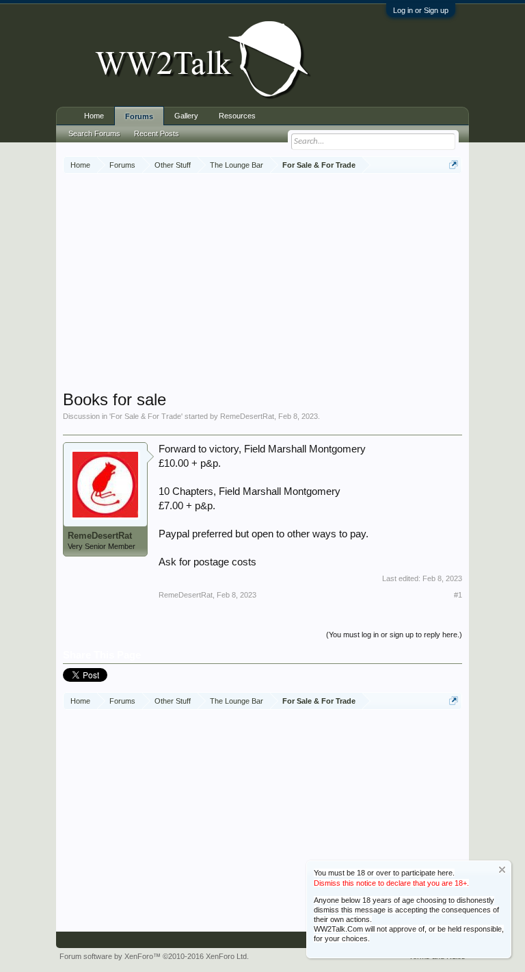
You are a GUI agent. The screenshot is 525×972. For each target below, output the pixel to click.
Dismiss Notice (502, 870)
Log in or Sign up (420, 10)
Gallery (186, 116)
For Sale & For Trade (146, 416)
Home (94, 116)
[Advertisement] (294, 283)
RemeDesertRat (247, 416)
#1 (458, 595)
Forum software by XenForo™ (154, 956)
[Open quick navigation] (453, 164)
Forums (139, 116)
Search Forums (94, 133)
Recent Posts (156, 133)
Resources (237, 116)
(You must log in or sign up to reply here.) (394, 634)
